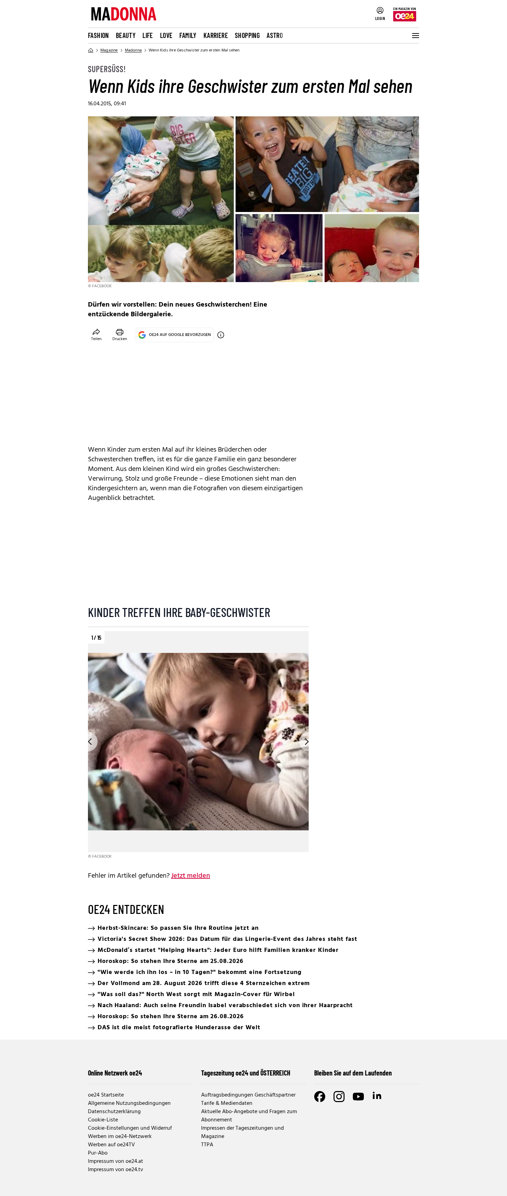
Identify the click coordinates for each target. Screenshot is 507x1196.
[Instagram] (339, 1096)
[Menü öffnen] (415, 35)
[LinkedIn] (377, 1096)
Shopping (247, 35)
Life (147, 35)
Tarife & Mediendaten (226, 1103)
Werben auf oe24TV (111, 1144)
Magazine (109, 50)
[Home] (90, 50)
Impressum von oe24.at (115, 1161)
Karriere (215, 35)
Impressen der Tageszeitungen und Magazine (242, 1132)
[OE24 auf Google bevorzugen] (221, 335)
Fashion (98, 35)
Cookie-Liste (103, 1120)
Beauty (126, 35)
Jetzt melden (190, 876)
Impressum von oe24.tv (115, 1169)
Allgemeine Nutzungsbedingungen (129, 1103)
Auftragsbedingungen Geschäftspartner (248, 1095)
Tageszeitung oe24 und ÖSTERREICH (245, 1073)
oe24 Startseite (106, 1095)
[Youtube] (358, 1096)
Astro (275, 35)
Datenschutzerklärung (114, 1111)
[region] (198, 745)
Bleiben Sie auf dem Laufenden (353, 1073)
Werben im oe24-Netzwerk (120, 1136)
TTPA (207, 1144)
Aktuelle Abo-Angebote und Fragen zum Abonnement (249, 1116)
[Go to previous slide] (88, 741)
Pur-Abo (98, 1153)
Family (187, 35)
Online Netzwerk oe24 (115, 1073)
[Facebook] (319, 1096)
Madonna (133, 50)
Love (166, 35)
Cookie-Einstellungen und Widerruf (130, 1128)
